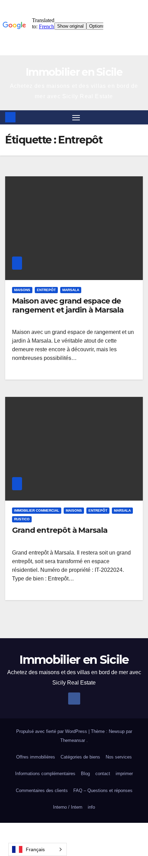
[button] (139, 117)
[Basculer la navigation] (76, 117)
